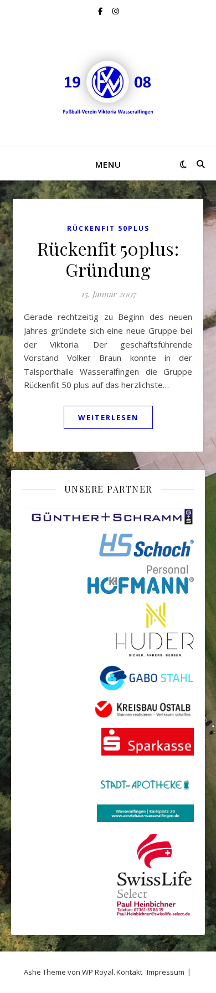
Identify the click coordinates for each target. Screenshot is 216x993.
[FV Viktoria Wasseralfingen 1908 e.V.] (108, 85)
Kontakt (129, 972)
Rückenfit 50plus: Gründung (108, 258)
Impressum (165, 972)
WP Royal (98, 972)
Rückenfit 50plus (108, 228)
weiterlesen (108, 417)
